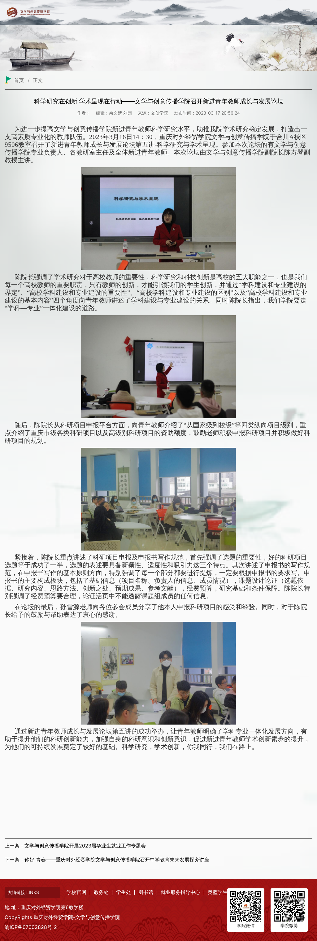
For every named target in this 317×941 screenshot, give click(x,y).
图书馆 (145, 892)
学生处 (123, 892)
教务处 (101, 892)
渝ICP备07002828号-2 (31, 927)
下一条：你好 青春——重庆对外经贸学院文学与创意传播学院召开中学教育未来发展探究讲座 (107, 859)
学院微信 (245, 925)
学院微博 (289, 925)
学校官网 (76, 892)
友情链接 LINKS (23, 892)
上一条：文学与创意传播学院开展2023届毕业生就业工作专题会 (75, 846)
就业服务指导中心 (180, 892)
